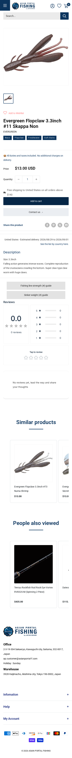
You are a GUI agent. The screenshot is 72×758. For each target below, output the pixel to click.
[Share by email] (66, 225)
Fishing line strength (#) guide (36, 285)
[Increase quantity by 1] (36, 179)
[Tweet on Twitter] (60, 225)
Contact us (34, 212)
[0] (66, 6)
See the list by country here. (54, 244)
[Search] (64, 16)
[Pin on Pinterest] (53, 225)
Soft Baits (49, 138)
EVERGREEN (10, 131)
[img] (16, 326)
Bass (7, 138)
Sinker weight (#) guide (36, 295)
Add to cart (36, 201)
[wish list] (59, 5)
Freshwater (34, 138)
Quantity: (8, 179)
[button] (13, 113)
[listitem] (33, 471)
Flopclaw (19, 138)
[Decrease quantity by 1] (18, 179)
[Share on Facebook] (47, 225)
